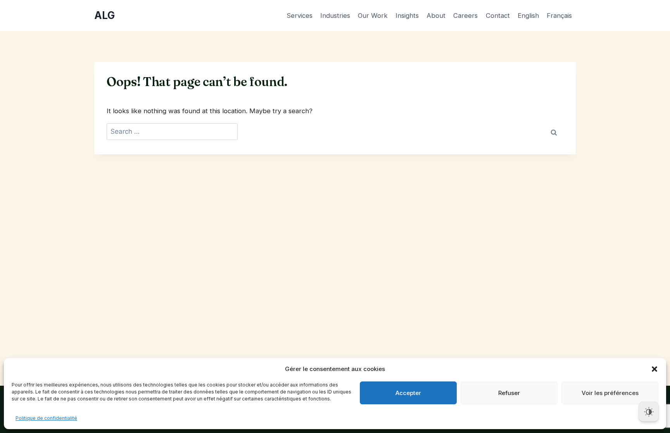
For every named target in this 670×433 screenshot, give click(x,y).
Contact (498, 15)
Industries (335, 15)
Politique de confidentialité (46, 418)
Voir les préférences (610, 393)
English (528, 15)
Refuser (509, 393)
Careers (465, 15)
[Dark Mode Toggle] (648, 411)
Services (300, 15)
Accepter (408, 393)
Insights (407, 15)
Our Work (373, 15)
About (436, 15)
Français (559, 15)
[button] (654, 369)
